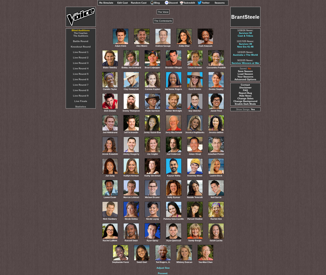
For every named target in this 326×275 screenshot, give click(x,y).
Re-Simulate (106, 2)
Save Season (245, 71)
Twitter (206, 2)
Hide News (245, 95)
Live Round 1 (80, 52)
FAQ (245, 90)
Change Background (245, 101)
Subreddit (189, 2)
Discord (173, 2)
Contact (245, 84)
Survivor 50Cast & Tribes (245, 34)
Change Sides (245, 98)
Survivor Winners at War (245, 63)
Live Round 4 (80, 68)
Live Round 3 (80, 63)
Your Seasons (245, 76)
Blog (157, 2)
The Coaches (80, 33)
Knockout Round (81, 46)
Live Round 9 (80, 95)
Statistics (80, 106)
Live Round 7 (80, 84)
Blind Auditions (81, 30)
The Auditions (80, 36)
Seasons (220, 2)
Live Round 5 (80, 74)
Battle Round (80, 41)
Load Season (245, 74)
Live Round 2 (80, 57)
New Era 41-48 (245, 46)
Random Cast (139, 2)
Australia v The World (245, 54)
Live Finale (80, 101)
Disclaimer (245, 87)
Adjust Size (163, 267)
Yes (253, 109)
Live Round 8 (80, 90)
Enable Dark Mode (245, 104)
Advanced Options (245, 79)
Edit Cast (122, 2)
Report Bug (245, 93)
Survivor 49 (245, 44)
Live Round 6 (80, 79)
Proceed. (163, 273)
